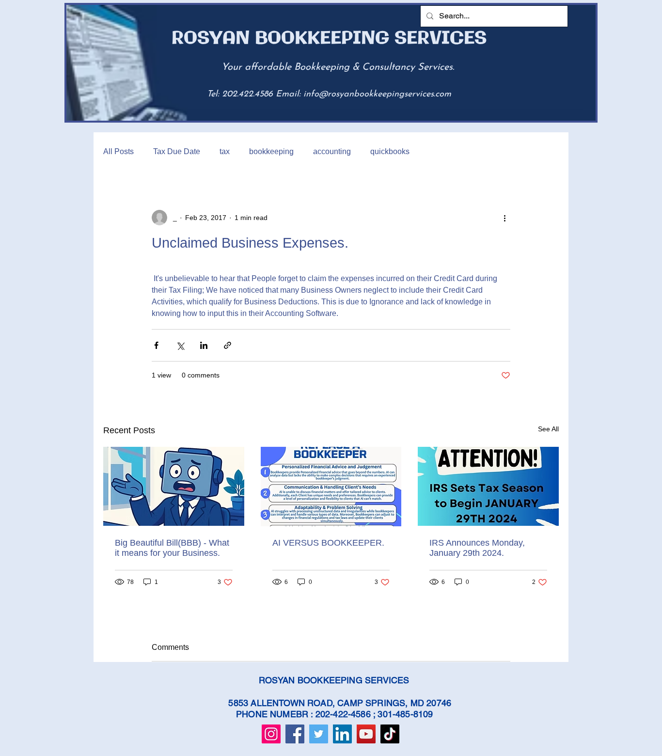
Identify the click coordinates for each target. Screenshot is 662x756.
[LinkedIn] (342, 733)
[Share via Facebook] (156, 345)
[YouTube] (366, 733)
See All (548, 429)
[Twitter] (318, 733)
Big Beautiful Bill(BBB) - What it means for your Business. (172, 548)
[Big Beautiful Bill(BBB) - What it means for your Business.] (173, 486)
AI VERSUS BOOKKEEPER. (328, 543)
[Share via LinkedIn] (203, 345)
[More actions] (504, 217)
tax (225, 151)
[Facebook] (294, 733)
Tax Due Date (176, 151)
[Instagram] (271, 733)
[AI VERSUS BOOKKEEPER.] (331, 486)
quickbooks (390, 151)
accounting (332, 151)
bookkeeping (271, 151)
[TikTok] (389, 733)
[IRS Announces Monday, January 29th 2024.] (488, 486)
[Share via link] (227, 345)
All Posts (118, 151)
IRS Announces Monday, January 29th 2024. (477, 548)
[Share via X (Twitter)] (180, 345)
